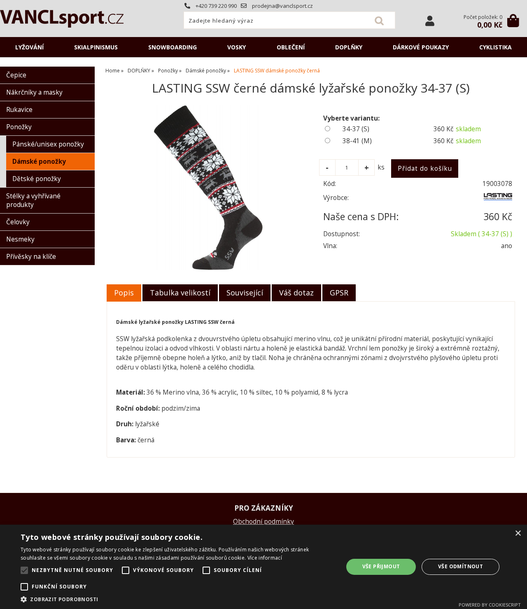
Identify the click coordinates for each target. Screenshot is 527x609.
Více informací (264, 557)
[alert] (263, 567)
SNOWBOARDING (172, 47)
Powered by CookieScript (490, 605)
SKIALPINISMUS (96, 47)
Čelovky (18, 222)
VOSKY (236, 47)
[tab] (124, 293)
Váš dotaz (296, 293)
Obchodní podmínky (263, 521)
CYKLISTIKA (495, 47)
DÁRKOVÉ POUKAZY (421, 47)
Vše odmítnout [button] (460, 566)
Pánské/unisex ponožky (48, 144)
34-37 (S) (356, 129)
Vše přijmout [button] (381, 566)
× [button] (518, 533)
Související (244, 293)
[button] (177, 599)
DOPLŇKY (348, 47)
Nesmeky (20, 239)
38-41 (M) (357, 141)
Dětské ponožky (36, 178)
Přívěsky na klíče (31, 256)
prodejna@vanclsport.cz (282, 5)
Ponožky (19, 127)
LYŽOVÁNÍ (29, 47)
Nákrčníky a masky (34, 92)
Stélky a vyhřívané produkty (33, 200)
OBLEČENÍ (291, 47)
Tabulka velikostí (180, 293)
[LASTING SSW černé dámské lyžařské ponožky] (208, 187)
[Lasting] (498, 199)
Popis (124, 293)
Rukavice (19, 109)
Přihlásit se (429, 20)
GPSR (339, 293)
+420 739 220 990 (215, 5)
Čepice (16, 75)
